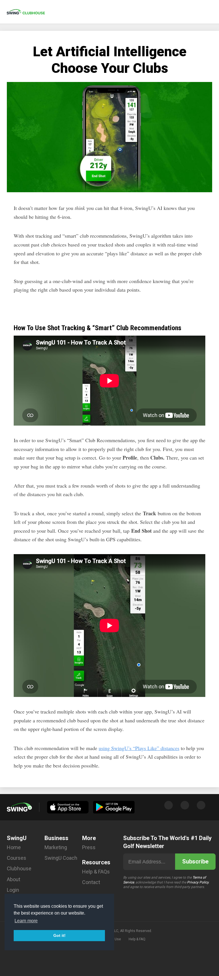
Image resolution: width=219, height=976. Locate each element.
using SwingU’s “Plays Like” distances (139, 748)
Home (14, 847)
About (13, 879)
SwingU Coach (60, 858)
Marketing (55, 847)
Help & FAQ (137, 939)
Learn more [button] (26, 920)
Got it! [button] (59, 935)
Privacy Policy (197, 882)
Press (89, 847)
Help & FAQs (96, 872)
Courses (16, 858)
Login (13, 890)
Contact (91, 882)
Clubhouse (19, 868)
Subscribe (195, 861)
